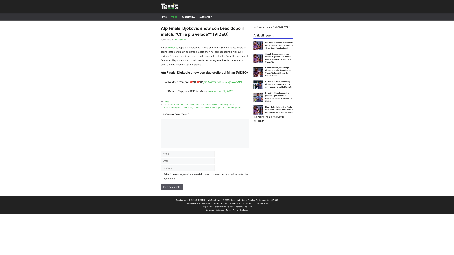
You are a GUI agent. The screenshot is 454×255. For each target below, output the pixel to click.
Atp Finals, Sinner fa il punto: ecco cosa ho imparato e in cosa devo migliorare (199, 104)
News (164, 17)
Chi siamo (209, 210)
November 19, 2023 (220, 91)
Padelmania (188, 17)
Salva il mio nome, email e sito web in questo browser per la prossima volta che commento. (206, 176)
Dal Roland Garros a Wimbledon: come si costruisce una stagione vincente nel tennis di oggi (279, 45)
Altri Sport (205, 17)
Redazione (220, 210)
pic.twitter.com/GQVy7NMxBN (222, 82)
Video (174, 17)
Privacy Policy (232, 210)
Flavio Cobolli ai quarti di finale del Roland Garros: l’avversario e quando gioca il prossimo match (279, 109)
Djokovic (172, 47)
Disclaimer (244, 210)
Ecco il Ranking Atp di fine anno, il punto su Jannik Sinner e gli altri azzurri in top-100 (202, 107)
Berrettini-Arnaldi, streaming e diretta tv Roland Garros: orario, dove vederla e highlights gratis (278, 84)
